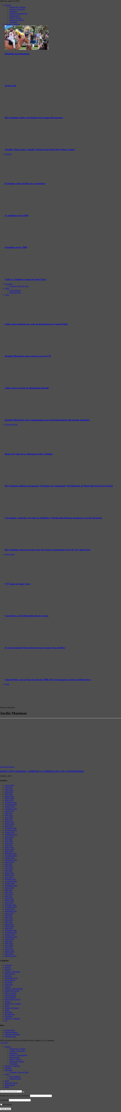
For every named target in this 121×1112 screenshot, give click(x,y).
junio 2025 (9, 815)
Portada (7, 1001)
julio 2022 (8, 890)
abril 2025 (8, 819)
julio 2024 (8, 839)
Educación (9, 984)
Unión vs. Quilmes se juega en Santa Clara (25, 279)
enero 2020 (9, 954)
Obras (7, 288)
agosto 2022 (9, 888)
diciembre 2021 (10, 905)
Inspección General (16, 20)
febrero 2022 (9, 901)
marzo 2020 (9, 950)
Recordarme (7, 1105)
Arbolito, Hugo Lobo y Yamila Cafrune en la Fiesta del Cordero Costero (40, 149)
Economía (8, 284)
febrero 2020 (9, 952)
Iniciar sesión (10, 1030)
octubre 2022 (10, 883)
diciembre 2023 (10, 854)
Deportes (8, 154)
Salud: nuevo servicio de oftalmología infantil (27, 388)
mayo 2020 (9, 945)
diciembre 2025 (10, 802)
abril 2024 (8, 845)
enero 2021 (9, 928)
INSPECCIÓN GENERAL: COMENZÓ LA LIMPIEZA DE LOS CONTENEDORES (42, 771)
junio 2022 (9, 892)
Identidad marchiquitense (17, 54)
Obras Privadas (15, 293)
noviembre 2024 (11, 830)
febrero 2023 (9, 875)
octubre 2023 (10, 858)
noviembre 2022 (11, 881)
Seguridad (13, 11)
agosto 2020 (9, 939)
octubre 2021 (10, 909)
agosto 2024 (9, 837)
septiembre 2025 (11, 809)
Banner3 (8, 969)
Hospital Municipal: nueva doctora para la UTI (28, 356)
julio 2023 (8, 864)
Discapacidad (14, 16)
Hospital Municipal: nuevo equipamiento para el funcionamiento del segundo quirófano (47, 420)
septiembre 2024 (11, 834)
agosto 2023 (9, 862)
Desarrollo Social (11, 424)
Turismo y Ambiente (12, 24)
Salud (7, 295)
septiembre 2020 (11, 937)
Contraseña (4, 1100)
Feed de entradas (11, 1032)
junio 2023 (9, 866)
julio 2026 (8, 787)
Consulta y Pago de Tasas (19, 286)
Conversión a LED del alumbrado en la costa (26, 615)
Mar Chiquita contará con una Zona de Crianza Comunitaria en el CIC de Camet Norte (47, 549)
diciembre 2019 (10, 956)
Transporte (13, 22)
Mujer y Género (15, 18)
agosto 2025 (9, 811)
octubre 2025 (10, 807)
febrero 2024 (9, 849)
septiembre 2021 (11, 911)
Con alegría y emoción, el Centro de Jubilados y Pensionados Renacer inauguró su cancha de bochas (53, 518)
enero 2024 (9, 851)
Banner (7, 967)
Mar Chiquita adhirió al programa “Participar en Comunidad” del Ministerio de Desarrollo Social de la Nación (59, 486)
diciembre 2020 (10, 930)
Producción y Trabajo (17, 7)
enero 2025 (9, 826)
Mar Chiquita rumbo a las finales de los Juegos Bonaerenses (34, 117)
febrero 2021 (9, 926)
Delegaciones (10, 554)
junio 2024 (9, 841)
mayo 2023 (9, 869)
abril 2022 (8, 896)
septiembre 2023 (11, 860)
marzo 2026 (9, 796)
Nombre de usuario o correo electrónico (15, 1096)
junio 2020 (9, 943)
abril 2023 (8, 871)
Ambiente (8, 965)
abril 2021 (8, 922)
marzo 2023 (9, 873)
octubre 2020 (10, 935)
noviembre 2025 (11, 805)
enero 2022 (9, 903)
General (8, 5)
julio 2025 (8, 813)
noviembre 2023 (11, 856)
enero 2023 (9, 877)
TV (6, 1021)
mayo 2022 (9, 894)
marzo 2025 (9, 822)
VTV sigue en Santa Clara (17, 584)
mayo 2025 (9, 817)
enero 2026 (9, 800)
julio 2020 (8, 941)
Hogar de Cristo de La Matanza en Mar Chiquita (29, 454)
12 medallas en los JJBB (16, 215)
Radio (7, 684)
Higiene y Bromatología (18, 14)
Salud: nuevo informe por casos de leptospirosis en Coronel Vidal (36, 324)
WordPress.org (10, 1036)
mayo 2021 (9, 920)
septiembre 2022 (11, 886)
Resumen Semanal (12, 1008)
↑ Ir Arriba (4, 1043)
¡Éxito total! (10, 85)
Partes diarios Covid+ (13, 999)
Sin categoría (9, 1014)
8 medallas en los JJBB (16, 247)
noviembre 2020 (11, 933)
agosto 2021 (9, 913)
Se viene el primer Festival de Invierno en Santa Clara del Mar (35, 647)
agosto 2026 (9, 785)
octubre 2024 (10, 832)
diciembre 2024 (10, 828)
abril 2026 (8, 794)
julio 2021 (8, 915)
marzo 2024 (9, 847)
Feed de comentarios (12, 1034)
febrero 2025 (9, 824)
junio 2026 (9, 790)
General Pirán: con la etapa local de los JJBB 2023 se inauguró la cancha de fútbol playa (48, 679)
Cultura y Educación (17, 9)
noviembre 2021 (11, 907)
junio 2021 (9, 918)
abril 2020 (8, 947)
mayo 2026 (9, 792)
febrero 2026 (9, 798)
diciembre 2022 (10, 879)
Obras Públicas (15, 290)
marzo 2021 (9, 924)
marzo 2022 (9, 898)
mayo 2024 (9, 843)
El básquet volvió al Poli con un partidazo (25, 183)
